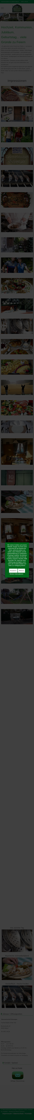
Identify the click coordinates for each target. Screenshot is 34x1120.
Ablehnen (21, 570)
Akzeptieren (13, 570)
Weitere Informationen (16, 574)
